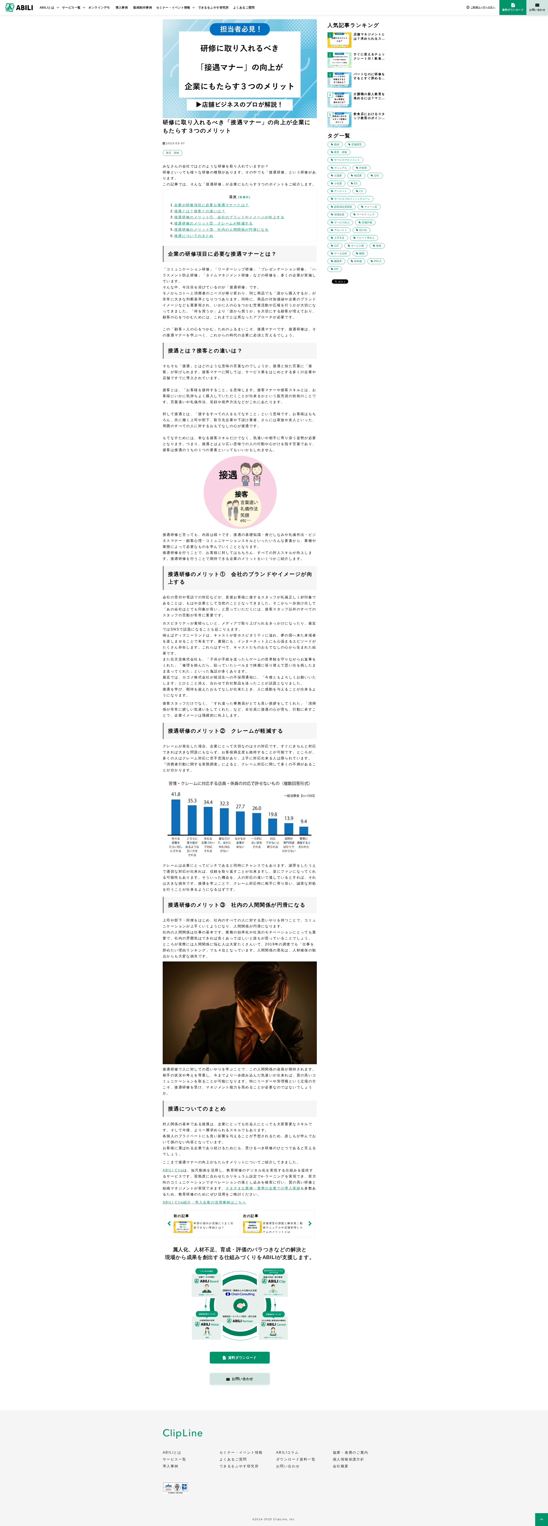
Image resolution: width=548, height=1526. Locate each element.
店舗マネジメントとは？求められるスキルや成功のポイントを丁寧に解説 (369, 37)
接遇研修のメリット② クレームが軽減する (213, 223)
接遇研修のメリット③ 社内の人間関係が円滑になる (221, 229)
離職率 (338, 261)
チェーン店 (370, 206)
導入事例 (122, 7)
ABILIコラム (287, 1452)
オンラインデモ (99, 7)
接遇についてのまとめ (194, 236)
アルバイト (340, 230)
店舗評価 (367, 222)
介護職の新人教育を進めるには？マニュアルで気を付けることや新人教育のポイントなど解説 (369, 96)
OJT (336, 245)
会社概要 (341, 1466)
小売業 (338, 183)
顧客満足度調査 (343, 206)
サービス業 (357, 245)
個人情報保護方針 (348, 1459)
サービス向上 (342, 222)
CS (361, 191)
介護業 (338, 175)
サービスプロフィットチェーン (352, 198)
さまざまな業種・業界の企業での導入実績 (263, 1188)
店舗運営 (356, 144)
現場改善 (339, 214)
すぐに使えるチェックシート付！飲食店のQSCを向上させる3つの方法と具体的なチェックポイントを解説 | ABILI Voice (369, 56)
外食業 (363, 167)
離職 (361, 253)
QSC (377, 175)
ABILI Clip (173, 1170)
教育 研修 (172, 152)
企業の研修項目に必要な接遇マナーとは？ (211, 205)
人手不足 (339, 237)
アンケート (340, 191)
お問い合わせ (537, 9)
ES (355, 183)
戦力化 (363, 230)
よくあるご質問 (244, 7)
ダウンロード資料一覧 (296, 1459)
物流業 (358, 175)
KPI (336, 269)
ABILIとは (47, 7)
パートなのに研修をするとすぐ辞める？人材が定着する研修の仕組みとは (369, 76)
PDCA (377, 261)
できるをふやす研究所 (213, 7)
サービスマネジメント (347, 159)
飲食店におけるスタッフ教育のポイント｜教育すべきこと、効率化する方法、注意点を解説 (369, 116)
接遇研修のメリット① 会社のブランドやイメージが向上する (229, 217)
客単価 (358, 261)
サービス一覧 (71, 7)
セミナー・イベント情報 (173, 7)
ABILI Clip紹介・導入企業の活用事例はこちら (204, 1202)
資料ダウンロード (513, 9)
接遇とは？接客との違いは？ (199, 211)
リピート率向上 (366, 237)
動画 (336, 144)
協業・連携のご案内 (350, 1452)
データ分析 (340, 253)
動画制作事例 (142, 7)
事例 (378, 245)
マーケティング (366, 214)
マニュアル (340, 167)
